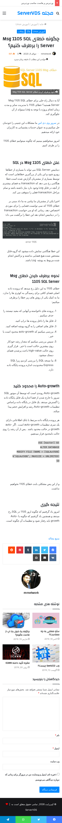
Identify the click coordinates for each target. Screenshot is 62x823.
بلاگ (28, 31)
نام (57, 735)
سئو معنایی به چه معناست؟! (50, 633)
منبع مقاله (53, 538)
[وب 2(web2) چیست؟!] (45, 653)
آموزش (34, 24)
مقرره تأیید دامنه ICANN (18, 663)
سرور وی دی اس (47, 122)
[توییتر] (44, 550)
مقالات (21, 31)
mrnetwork (46, 53)
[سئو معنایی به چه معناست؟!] (45, 620)
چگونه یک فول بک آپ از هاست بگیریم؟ (17, 633)
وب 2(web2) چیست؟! (48, 666)
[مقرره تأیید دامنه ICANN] (16, 652)
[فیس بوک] (52, 550)
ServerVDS (31, 809)
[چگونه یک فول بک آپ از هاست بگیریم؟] (16, 620)
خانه (42, 24)
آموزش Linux (22, 24)
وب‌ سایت (54, 761)
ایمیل (56, 748)
